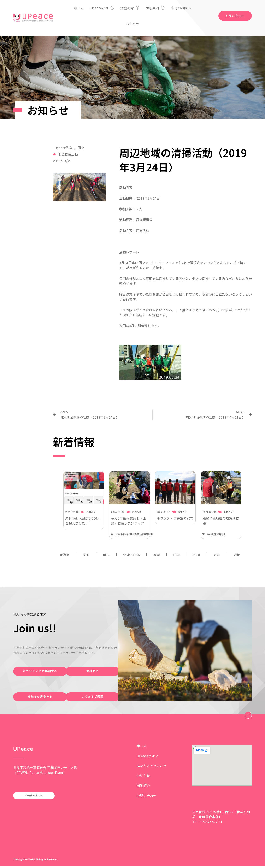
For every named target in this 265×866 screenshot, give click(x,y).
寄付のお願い (181, 8)
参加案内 (152, 8)
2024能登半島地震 (216, 534)
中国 (176, 555)
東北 (86, 555)
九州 (216, 555)
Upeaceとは (99, 8)
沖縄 (237, 555)
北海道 (65, 555)
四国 (196, 555)
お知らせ (132, 23)
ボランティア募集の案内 (175, 518)
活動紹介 (127, 8)
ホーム (79, 8)
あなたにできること (151, 766)
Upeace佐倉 (63, 147)
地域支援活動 (68, 154)
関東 (81, 147)
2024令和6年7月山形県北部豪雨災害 (134, 534)
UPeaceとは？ (147, 756)
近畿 (156, 555)
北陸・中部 (131, 555)
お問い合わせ (147, 795)
